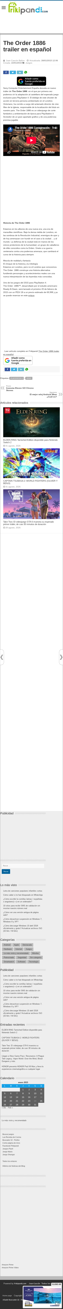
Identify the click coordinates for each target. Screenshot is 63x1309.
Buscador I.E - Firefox (10, 1140)
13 (11, 1097)
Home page (7, 1296)
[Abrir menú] (4, 8)
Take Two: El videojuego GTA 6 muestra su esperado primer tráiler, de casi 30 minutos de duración (28, 522)
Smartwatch (9, 962)
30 (29, 1105)
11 (41, 1093)
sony (29, 378)
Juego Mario (7, 1152)
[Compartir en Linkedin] (20, 72)
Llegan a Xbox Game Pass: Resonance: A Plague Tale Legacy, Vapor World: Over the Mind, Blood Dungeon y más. (23, 1058)
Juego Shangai (8, 1155)
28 (17, 1105)
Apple (16, 945)
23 (29, 1101)
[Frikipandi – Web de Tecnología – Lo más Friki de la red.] (31, 7)
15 (23, 1097)
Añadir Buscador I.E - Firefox (15, 1300)
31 (35, 1105)
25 (41, 1101)
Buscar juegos (8, 1134)
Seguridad (22, 957)
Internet (19, 949)
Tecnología (33, 962)
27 (11, 1105)
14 (17, 1097)
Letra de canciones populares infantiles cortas (22, 891)
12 (5, 1097)
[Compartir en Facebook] (6, 72)
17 (35, 1097)
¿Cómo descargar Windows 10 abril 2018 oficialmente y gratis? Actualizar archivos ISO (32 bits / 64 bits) (22, 928)
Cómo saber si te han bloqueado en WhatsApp (23, 895)
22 (23, 1101)
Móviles (35, 953)
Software (21, 962)
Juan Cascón (34, 1284)
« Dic (4, 1108)
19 (5, 1101)
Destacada (27, 945)
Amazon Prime (7, 1265)
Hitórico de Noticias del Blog (13, 1166)
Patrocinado (9, 957)
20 (11, 1101)
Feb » (10, 1108)
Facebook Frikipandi (10, 1146)
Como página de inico (11, 1143)
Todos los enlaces (9, 1161)
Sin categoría (35, 957)
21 (17, 1101)
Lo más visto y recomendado (16, 953)
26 (5, 1105)
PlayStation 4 (17, 378)
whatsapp (25, 72)
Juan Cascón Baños (15, 60)
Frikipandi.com (20, 1284)
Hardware (8, 949)
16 (29, 1097)
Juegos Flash (7, 1149)
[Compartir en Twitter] (13, 72)
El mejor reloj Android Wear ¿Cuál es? (43, 394)
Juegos (28, 63)
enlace (31, 295)
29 (23, 1105)
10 (35, 1093)
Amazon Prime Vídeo (10, 1268)
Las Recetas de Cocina (11, 1137)
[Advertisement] (31, 190)
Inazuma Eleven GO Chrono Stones (20, 388)
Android (7, 945)
